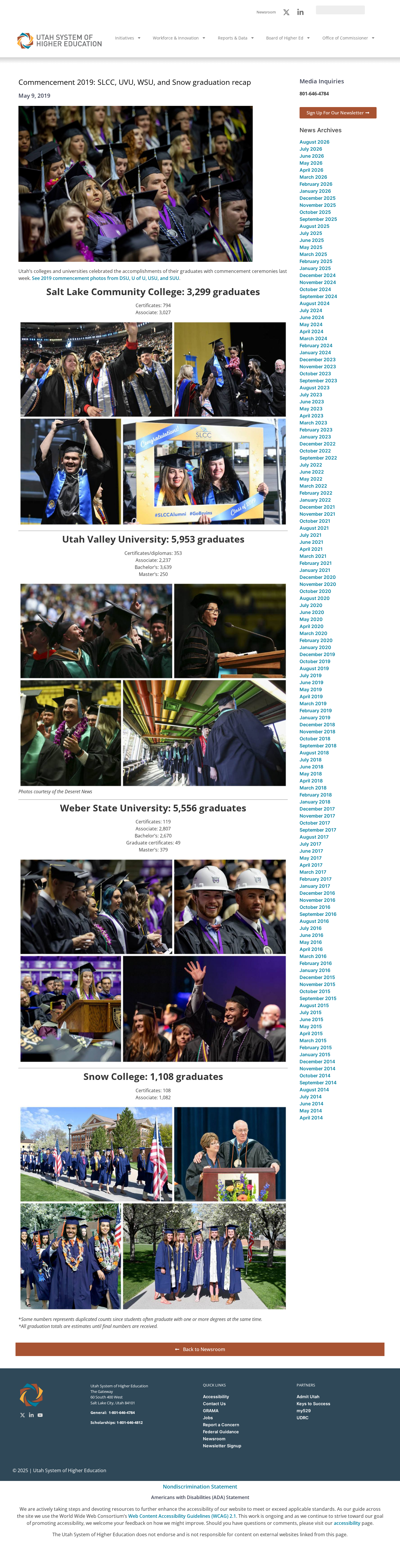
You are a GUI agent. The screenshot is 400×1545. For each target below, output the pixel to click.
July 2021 (311, 535)
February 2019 (316, 710)
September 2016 (318, 914)
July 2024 (311, 310)
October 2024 (315, 289)
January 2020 (315, 647)
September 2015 (318, 998)
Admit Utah (308, 1396)
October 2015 (315, 991)
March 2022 (313, 486)
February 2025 (316, 261)
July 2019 (311, 675)
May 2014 (311, 1111)
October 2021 (315, 521)
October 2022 (315, 451)
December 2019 (317, 654)
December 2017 (317, 809)
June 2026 (312, 156)
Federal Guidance (221, 1431)
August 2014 (314, 1089)
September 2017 (318, 830)
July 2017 (310, 844)
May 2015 (311, 1026)
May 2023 (311, 409)
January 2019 (315, 717)
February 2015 (316, 1047)
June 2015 (311, 1019)
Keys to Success (313, 1403)
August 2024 (315, 303)
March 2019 (313, 703)
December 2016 (317, 893)
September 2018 (318, 746)
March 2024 (313, 338)
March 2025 (313, 254)
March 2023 (313, 423)
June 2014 (312, 1104)
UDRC (303, 1417)
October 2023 (315, 373)
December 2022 (318, 444)
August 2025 (314, 226)
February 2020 (316, 640)
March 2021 (313, 556)
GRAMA (210, 1410)
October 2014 (315, 1075)
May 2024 (311, 324)
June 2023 (312, 402)
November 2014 (318, 1068)
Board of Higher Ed (284, 38)
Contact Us (214, 1403)
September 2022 (318, 458)
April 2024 (312, 331)
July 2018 (311, 760)
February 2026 (316, 184)
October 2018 (315, 738)
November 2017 (317, 816)
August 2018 (314, 753)
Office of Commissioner (345, 38)
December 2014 (317, 1061)
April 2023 (311, 416)
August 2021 (314, 528)
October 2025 (315, 212)
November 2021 (317, 514)
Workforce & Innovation (176, 38)
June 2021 (311, 542)
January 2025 (315, 268)
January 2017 (315, 886)
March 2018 (313, 788)
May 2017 (311, 858)
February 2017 (315, 879)
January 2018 (315, 802)
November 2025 (318, 205)
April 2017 (311, 865)
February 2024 (316, 345)
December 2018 (317, 724)
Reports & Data (232, 38)
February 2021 (316, 563)
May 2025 (311, 247)
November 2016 (317, 900)
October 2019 (315, 661)
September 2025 (318, 219)
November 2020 (318, 584)
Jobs (208, 1417)
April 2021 (311, 549)
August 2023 (314, 387)
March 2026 (313, 177)
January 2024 (315, 352)
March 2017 (313, 872)
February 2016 (316, 963)
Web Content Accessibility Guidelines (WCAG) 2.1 (182, 1516)
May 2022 (311, 479)
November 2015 (317, 984)
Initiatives (124, 38)
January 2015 (315, 1054)
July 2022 (311, 465)
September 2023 (318, 380)
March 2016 (313, 956)
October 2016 (315, 907)
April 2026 (311, 170)
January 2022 (315, 500)
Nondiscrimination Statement (200, 1486)
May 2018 (311, 774)
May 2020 (311, 619)
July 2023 (311, 395)
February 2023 (316, 430)
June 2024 (312, 317)
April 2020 (312, 626)
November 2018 (317, 731)
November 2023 (318, 366)
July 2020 (311, 605)
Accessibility (216, 1396)
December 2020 (318, 577)
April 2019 (311, 696)
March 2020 (313, 633)
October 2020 (315, 591)
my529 (304, 1410)
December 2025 (318, 198)
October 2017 (315, 823)
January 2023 (315, 437)
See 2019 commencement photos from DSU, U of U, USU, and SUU (105, 278)
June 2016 (311, 935)
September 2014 (318, 1082)
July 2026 (311, 149)
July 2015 (311, 1012)
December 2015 (317, 977)
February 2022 (316, 493)
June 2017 (311, 851)
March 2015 (313, 1040)
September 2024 (318, 296)
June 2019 (311, 682)
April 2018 (311, 781)
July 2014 (311, 1097)
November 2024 (318, 282)
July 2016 (311, 928)
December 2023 (318, 359)
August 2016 (314, 921)
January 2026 (315, 191)
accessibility (347, 1523)
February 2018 (316, 795)
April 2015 (311, 1033)
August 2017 (314, 837)
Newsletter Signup (222, 1445)
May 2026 (311, 163)
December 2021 (317, 507)
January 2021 (315, 570)
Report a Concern (221, 1424)
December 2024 (318, 275)
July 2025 (311, 233)
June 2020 (312, 612)
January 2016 (315, 970)
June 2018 (311, 767)
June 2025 (312, 240)
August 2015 (314, 1005)
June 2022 (312, 472)
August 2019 (314, 668)
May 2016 (311, 942)
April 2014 (311, 1118)
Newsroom (214, 1438)
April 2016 (311, 949)
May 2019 (311, 689)
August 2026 (314, 142)
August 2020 (315, 598)
